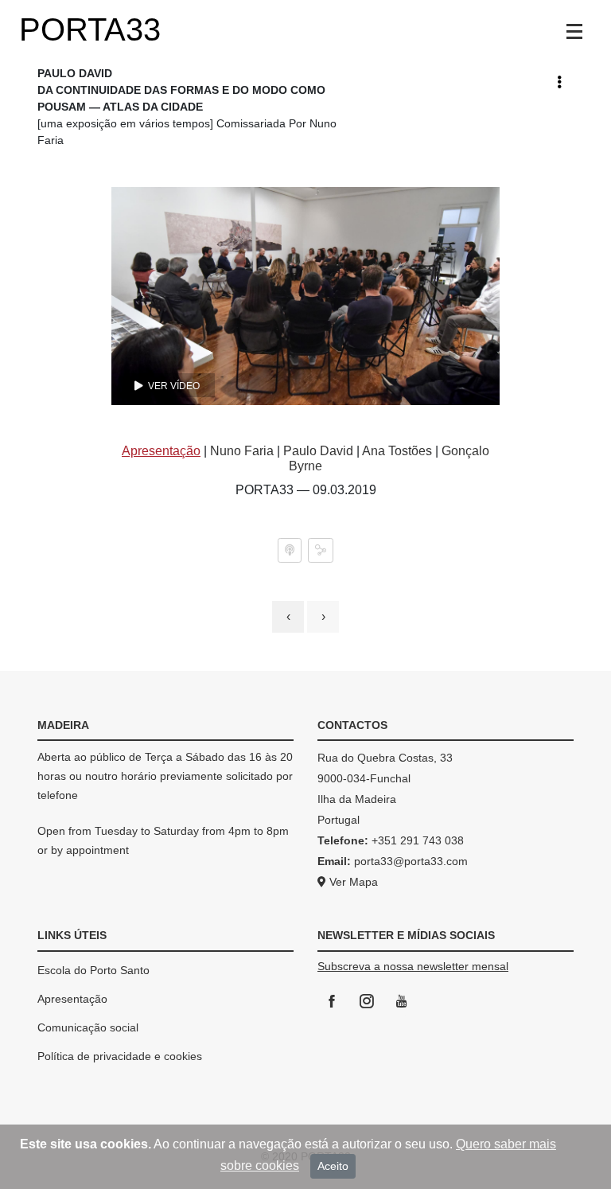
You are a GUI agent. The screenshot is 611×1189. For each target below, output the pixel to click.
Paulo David (318, 451)
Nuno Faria (242, 451)
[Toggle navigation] (574, 33)
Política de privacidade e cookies (119, 1056)
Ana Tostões (397, 451)
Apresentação (72, 998)
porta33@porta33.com (409, 861)
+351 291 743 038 (418, 840)
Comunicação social (87, 1027)
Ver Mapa (352, 881)
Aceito (332, 1166)
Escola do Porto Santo (93, 970)
